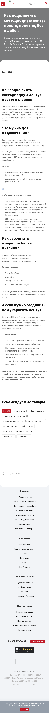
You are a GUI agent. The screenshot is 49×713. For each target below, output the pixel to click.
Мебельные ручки (24, 497)
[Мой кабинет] (40, 4)
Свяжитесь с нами (24, 576)
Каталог (24, 491)
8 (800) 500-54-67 (17, 641)
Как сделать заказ (24, 612)
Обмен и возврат (24, 621)
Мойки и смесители (24, 510)
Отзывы (24, 553)
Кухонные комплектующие (25, 501)
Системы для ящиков (24, 519)
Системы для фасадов (24, 515)
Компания (24, 538)
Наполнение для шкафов (24, 506)
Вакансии (24, 558)
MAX (31, 661)
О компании (24, 544)
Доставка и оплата (24, 616)
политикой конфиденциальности (28, 706)
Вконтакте (18, 661)
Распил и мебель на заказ (24, 625)
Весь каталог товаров (25, 528)
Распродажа (24, 524)
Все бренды (24, 567)
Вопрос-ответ (24, 630)
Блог (24, 562)
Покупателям (24, 606)
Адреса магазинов (24, 582)
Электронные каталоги (24, 549)
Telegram (24, 661)
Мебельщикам (24, 587)
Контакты (24, 591)
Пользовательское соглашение (24, 671)
